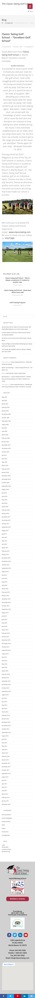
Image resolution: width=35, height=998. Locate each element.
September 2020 (6, 421)
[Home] (2, 23)
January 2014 (5, 677)
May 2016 (4, 582)
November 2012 (6, 725)
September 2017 (6, 527)
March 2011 (5, 794)
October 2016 (5, 565)
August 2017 (5, 530)
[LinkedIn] (24, 996)
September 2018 (6, 486)
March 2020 (5, 435)
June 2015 (4, 619)
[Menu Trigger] (30, 6)
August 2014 (5, 654)
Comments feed (6, 849)
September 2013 (6, 691)
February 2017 (6, 551)
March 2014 (5, 671)
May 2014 (4, 664)
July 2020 (4, 428)
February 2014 (6, 674)
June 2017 (4, 537)
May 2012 (4, 746)
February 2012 (6, 756)
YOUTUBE (9, 238)
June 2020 (4, 431)
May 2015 (4, 623)
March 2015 (5, 630)
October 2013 (5, 688)
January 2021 (5, 411)
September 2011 (6, 773)
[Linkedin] (20, 935)
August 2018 (5, 489)
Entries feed (5, 847)
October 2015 (5, 606)
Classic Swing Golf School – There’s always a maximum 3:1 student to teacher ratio (17, 280)
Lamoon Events (6, 821)
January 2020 (5, 441)
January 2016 (5, 595)
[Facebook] (9, 935)
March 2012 (5, 753)
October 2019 (5, 452)
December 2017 (6, 517)
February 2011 (6, 797)
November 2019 (6, 448)
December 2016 (6, 558)
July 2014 (4, 657)
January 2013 (5, 719)
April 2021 (4, 400)
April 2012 (4, 749)
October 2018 (5, 482)
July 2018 (4, 493)
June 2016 (4, 578)
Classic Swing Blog (7, 818)
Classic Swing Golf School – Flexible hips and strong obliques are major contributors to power (16, 379)
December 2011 (6, 763)
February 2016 (6, 592)
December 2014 (6, 640)
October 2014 (5, 647)
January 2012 (5, 760)
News (3, 825)
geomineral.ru (6, 376)
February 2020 (6, 438)
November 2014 (6, 643)
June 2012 (4, 743)
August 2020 (5, 424)
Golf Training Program (17, 302)
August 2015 (5, 612)
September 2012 (6, 732)
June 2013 (4, 701)
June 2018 (4, 496)
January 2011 (5, 801)
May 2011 (4, 787)
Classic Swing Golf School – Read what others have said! (17, 291)
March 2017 (5, 548)
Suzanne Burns (7, 46)
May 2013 (4, 705)
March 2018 (5, 506)
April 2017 (4, 544)
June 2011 (4, 784)
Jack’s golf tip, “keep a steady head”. (16, 373)
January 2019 (5, 472)
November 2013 (6, 684)
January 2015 (5, 636)
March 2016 (5, 589)
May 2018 (4, 500)
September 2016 (6, 568)
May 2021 (4, 397)
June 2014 (4, 660)
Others (4, 828)
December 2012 (6, 722)
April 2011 (4, 790)
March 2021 (5, 404)
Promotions (5, 832)
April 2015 (4, 626)
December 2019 (6, 445)
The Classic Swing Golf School (17, 3)
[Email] (31, 996)
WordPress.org (6, 851)
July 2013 (4, 698)
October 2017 (5, 524)
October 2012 (5, 729)
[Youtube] (26, 935)
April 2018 (4, 503)
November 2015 (6, 602)
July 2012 (4, 739)
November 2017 (6, 520)
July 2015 (4, 616)
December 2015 (6, 599)
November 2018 (6, 479)
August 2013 (5, 695)
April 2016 (4, 585)
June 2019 (4, 458)
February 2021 (6, 407)
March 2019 (5, 465)
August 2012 (5, 736)
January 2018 (5, 513)
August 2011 (5, 777)
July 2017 (4, 534)
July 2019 (4, 455)
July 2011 (4, 780)
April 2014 (4, 667)
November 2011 (6, 767)
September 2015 (6, 609)
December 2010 (6, 804)
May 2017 (4, 541)
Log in (3, 845)
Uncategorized (29, 46)
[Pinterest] (17, 996)
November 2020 (6, 414)
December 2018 (6, 476)
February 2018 (6, 510)
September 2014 (6, 650)
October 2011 (5, 770)
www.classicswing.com (19, 232)
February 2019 (6, 469)
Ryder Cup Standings (7, 367)
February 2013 (6, 715)
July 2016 (4, 575)
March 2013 (5, 712)
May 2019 (4, 462)
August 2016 (5, 571)
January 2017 (5, 554)
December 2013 (6, 681)
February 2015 (6, 633)
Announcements (6, 814)
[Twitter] (15, 935)
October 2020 (5, 417)
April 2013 (4, 708)
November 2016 (6, 561)
